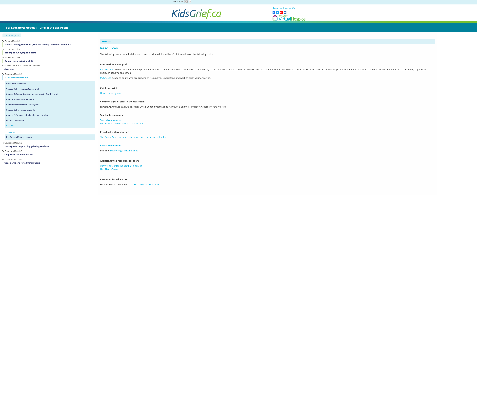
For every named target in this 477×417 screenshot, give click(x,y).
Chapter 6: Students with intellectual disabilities (27, 115)
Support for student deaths (18, 154)
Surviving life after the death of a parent (121, 165)
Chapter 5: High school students (20, 110)
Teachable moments (110, 120)
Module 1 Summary (15, 120)
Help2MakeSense (109, 169)
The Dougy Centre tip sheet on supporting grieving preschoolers (133, 137)
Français (277, 7)
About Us (290, 7)
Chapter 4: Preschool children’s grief (22, 104)
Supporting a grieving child (19, 61)
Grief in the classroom (16, 77)
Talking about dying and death (21, 52)
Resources (10, 125)
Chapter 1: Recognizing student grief (22, 89)
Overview (9, 69)
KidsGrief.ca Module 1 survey (19, 137)
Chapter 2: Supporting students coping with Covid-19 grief (32, 94)
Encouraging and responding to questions (122, 123)
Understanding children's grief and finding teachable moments (38, 44)
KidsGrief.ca (106, 69)
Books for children (110, 145)
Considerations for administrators (22, 162)
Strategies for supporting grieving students (26, 146)
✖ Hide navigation (11, 35)
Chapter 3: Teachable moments (20, 99)
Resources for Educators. (147, 184)
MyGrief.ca (105, 77)
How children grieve (110, 93)
